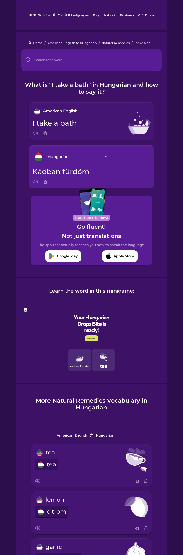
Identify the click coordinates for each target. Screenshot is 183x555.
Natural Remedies (116, 43)
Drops (62, 15)
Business (127, 15)
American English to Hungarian (72, 43)
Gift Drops (146, 15)
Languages (80, 15)
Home (38, 43)
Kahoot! (110, 15)
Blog (96, 15)
